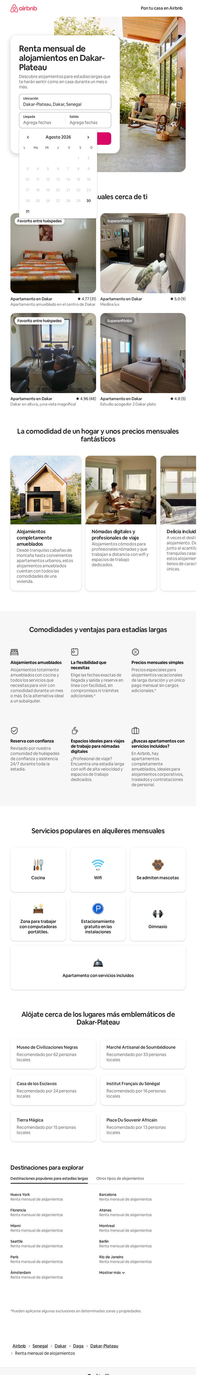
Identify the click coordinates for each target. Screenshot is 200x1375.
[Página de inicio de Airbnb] (23, 8)
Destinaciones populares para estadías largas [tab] (49, 1178)
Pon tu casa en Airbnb (162, 8)
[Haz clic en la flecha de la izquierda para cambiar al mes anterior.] (28, 137)
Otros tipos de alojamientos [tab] (120, 1178)
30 (88, 200)
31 (27, 211)
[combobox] (65, 104)
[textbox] (42, 122)
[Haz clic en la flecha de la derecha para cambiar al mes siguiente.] (88, 137)
